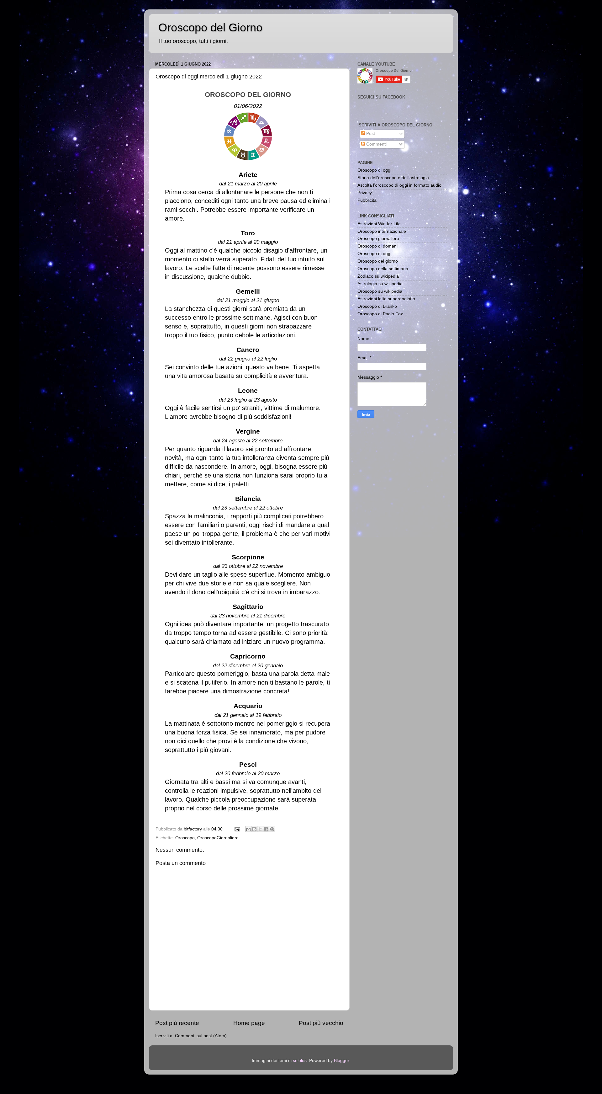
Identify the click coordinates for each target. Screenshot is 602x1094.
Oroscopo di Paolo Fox (380, 314)
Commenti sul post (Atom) (201, 1035)
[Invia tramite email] (248, 829)
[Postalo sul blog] (254, 829)
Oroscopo (185, 837)
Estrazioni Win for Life (379, 223)
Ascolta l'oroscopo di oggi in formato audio (399, 185)
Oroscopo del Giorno (210, 27)
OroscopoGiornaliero (218, 837)
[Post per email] (236, 829)
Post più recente (177, 1023)
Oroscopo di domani (377, 246)
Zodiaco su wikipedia (378, 276)
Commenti (376, 144)
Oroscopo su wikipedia (379, 291)
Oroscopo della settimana (382, 268)
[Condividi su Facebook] (266, 829)
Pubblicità (367, 200)
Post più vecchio (321, 1023)
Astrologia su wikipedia (380, 283)
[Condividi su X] (260, 829)
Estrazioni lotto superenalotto (386, 298)
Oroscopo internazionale (381, 231)
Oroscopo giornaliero (378, 238)
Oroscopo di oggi (374, 170)
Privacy (364, 192)
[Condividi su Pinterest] (272, 829)
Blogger (341, 1060)
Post (370, 133)
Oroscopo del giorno (377, 261)
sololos (300, 1060)
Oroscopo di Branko (377, 306)
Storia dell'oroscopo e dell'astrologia (393, 177)
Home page (249, 1023)
